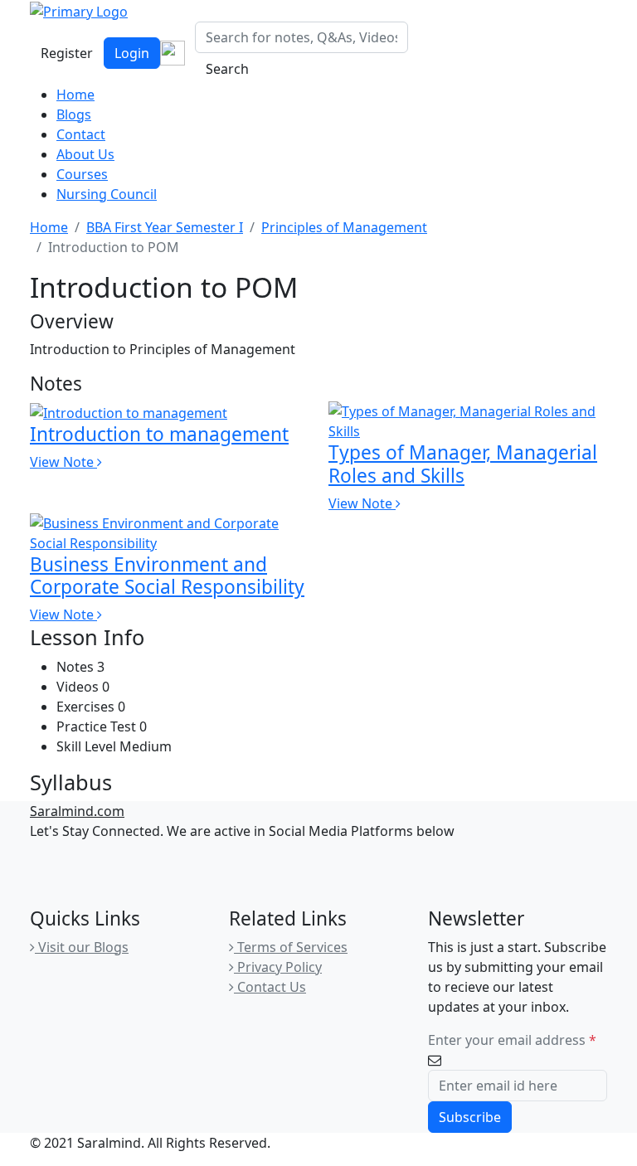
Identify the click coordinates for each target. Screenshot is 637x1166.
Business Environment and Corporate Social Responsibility (167, 575)
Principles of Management (344, 227)
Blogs (73, 114)
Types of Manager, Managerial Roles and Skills (462, 464)
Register (67, 53)
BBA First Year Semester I (164, 227)
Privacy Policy (278, 967)
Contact (80, 134)
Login (131, 53)
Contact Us (270, 987)
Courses (82, 174)
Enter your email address (512, 1040)
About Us (85, 154)
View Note (63, 462)
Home (75, 94)
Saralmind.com (77, 811)
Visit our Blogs (82, 947)
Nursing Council (106, 194)
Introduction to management (159, 434)
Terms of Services (291, 947)
